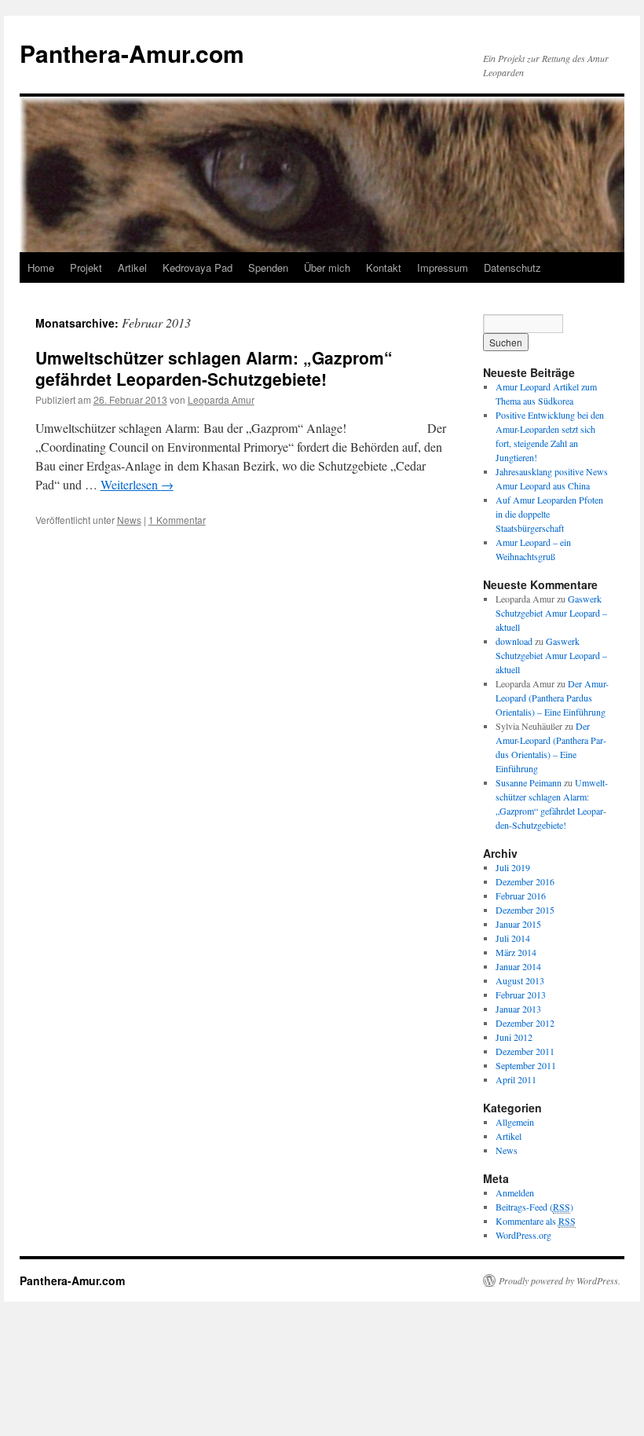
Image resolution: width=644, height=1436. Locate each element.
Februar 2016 (521, 895)
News (129, 519)
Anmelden (515, 1192)
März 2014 (516, 952)
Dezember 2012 (525, 1023)
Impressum (442, 267)
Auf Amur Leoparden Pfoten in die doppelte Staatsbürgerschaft (549, 513)
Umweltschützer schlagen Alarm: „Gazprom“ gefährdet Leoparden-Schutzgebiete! (214, 368)
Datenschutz (512, 267)
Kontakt (383, 267)
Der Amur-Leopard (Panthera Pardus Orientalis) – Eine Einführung (552, 697)
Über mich (327, 267)
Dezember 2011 (525, 1051)
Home (40, 267)
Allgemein (515, 1121)
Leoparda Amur (221, 399)
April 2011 (516, 1079)
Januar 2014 (518, 966)
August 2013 (520, 980)
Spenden (268, 267)
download (514, 641)
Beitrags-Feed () (534, 1206)
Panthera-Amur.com (132, 53)
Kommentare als (536, 1220)
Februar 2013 (521, 994)
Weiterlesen (137, 484)
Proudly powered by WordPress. (559, 1280)
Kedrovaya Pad (197, 267)
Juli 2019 (513, 867)
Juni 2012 (514, 1037)
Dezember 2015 (525, 909)
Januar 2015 (518, 924)
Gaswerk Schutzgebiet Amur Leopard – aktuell (551, 612)
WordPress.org (523, 1235)
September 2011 (526, 1065)
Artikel (132, 267)
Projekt (86, 267)
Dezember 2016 (525, 881)
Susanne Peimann (529, 782)
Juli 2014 (513, 938)
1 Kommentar (177, 519)
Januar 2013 (518, 1008)
